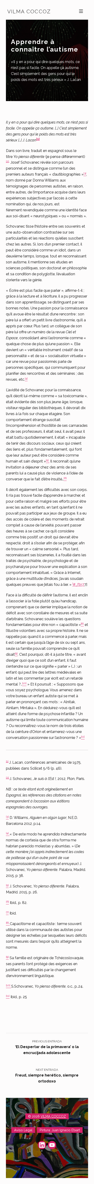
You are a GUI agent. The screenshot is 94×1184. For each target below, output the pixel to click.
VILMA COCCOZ (53, 1116)
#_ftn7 (78, 584)
